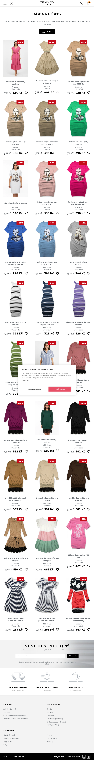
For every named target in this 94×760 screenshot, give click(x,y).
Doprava (50, 715)
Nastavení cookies (34, 389)
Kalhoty (50, 742)
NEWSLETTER (53, 725)
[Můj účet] (11, 3)
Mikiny (49, 735)
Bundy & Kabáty (9, 735)
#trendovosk (73, 757)
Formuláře (7, 712)
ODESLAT (72, 656)
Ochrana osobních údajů (56, 722)
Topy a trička (8, 742)
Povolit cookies (60, 389)
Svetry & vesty (53, 738)
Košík (89, 2)
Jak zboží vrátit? (9, 709)
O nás (49, 709)
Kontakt (50, 712)
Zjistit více (25, 380)
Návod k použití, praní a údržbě (15, 719)
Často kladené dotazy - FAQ (14, 715)
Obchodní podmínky (55, 719)
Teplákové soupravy (11, 738)
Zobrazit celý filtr (49, 32)
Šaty (5, 745)
